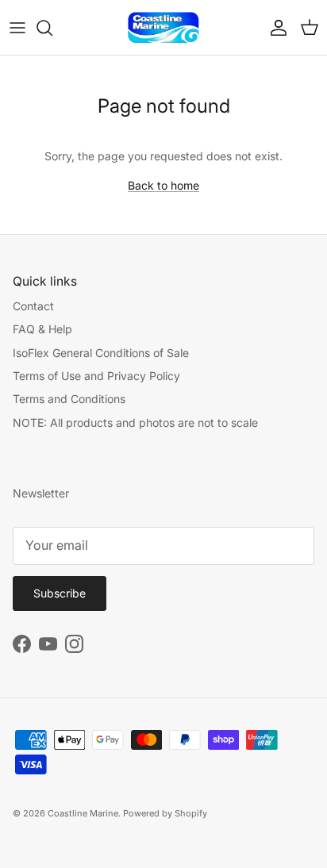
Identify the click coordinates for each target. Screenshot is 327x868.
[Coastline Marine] (163, 27)
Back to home (163, 185)
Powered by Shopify (165, 813)
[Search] (52, 27)
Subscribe (59, 593)
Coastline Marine (83, 813)
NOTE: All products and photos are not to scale (135, 422)
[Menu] (17, 27)
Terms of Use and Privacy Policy (96, 375)
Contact (33, 306)
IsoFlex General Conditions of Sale (101, 352)
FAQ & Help (42, 329)
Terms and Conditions (69, 398)
